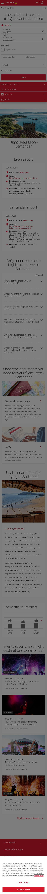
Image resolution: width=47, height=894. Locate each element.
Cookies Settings (23, 882)
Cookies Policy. (39, 876)
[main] (23, 875)
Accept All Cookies (23, 889)
